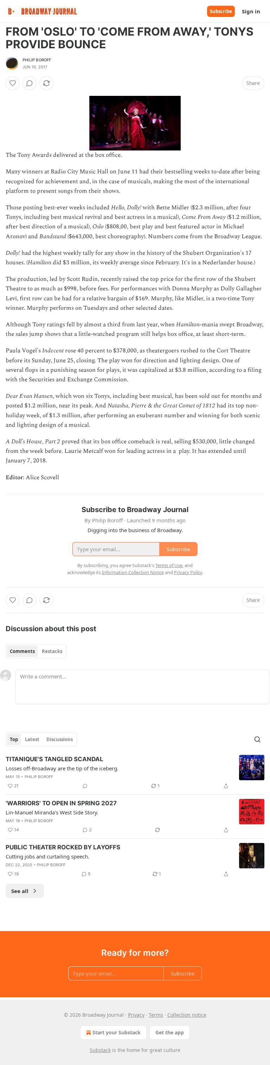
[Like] (13, 83)
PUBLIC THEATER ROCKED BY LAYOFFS (63, 847)
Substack (100, 1050)
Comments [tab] (22, 651)
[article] (135, 772)
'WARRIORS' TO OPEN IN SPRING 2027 (61, 803)
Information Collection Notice (133, 572)
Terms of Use (168, 565)
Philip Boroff (36, 59)
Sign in (251, 11)
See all (19, 890)
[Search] (257, 739)
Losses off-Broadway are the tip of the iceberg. (62, 768)
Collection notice (186, 1014)
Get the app (169, 1032)
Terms (156, 1014)
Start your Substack (116, 1032)
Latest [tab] (32, 739)
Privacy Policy (188, 572)
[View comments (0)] (29, 83)
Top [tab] (14, 739)
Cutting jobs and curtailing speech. (47, 856)
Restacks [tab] (52, 651)
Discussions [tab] (59, 739)
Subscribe (221, 11)
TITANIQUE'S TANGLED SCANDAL (54, 759)
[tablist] (36, 651)
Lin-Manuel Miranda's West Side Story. (52, 812)
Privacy (136, 1014)
